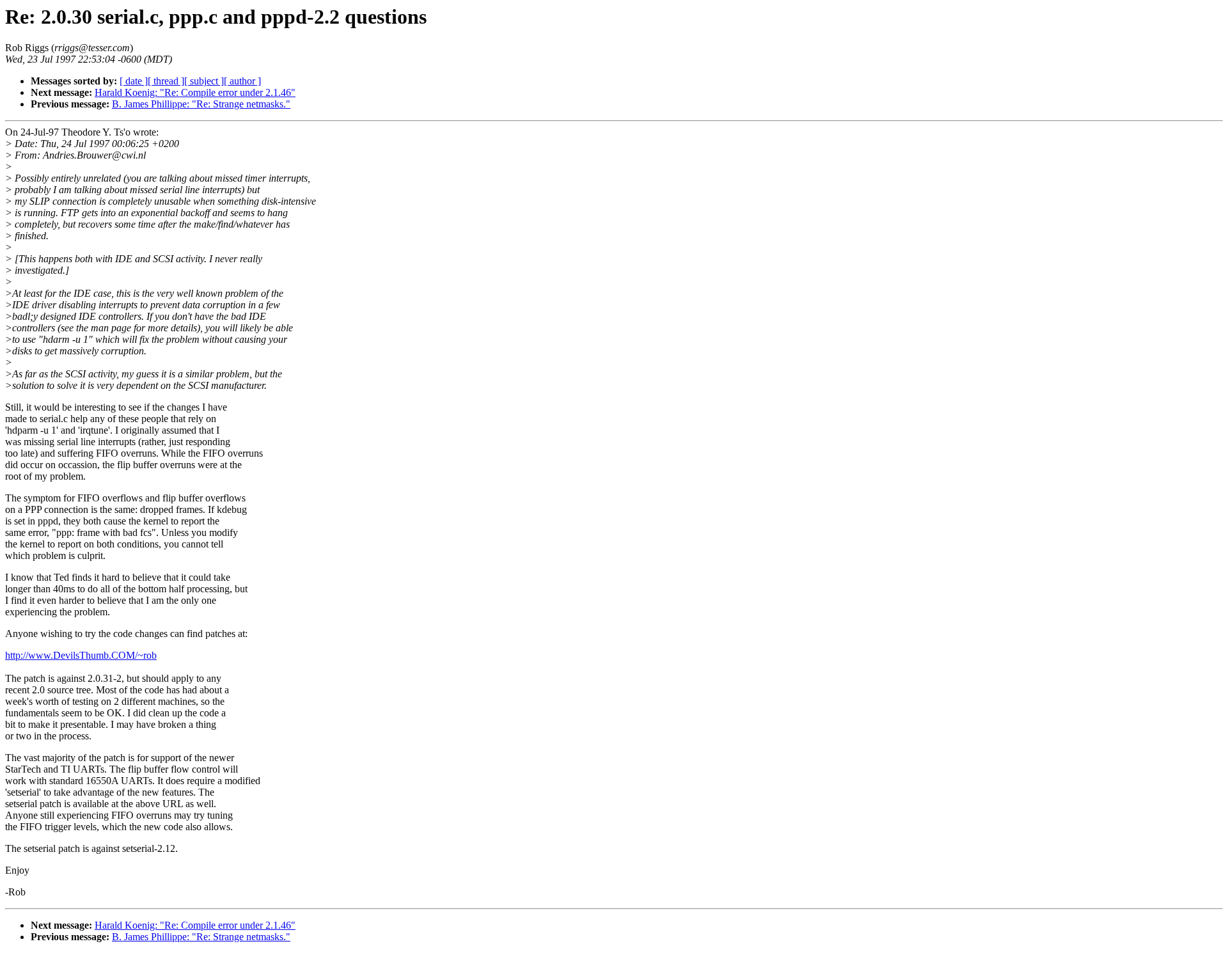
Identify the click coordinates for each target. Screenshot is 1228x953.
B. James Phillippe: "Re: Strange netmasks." (201, 103)
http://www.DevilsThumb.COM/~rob (81, 655)
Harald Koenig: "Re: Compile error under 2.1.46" (195, 92)
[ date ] (134, 80)
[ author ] (242, 80)
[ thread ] (166, 80)
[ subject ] (204, 80)
